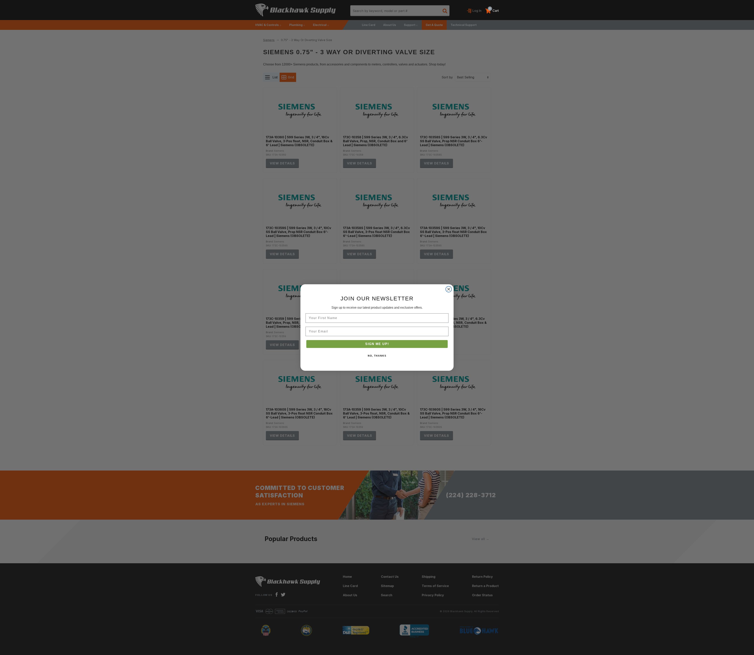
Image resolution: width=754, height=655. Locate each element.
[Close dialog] (449, 289)
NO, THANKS (377, 355)
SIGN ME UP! (377, 344)
